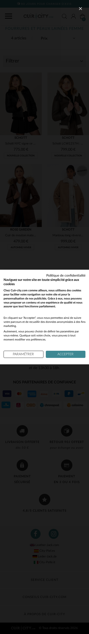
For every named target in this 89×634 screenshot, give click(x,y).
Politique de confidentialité (65, 275)
